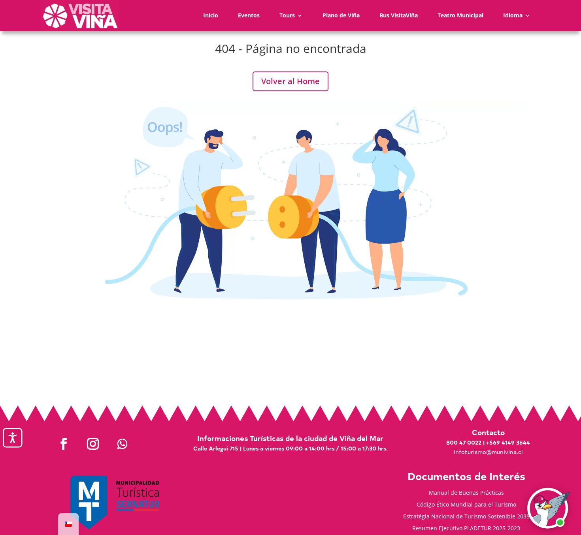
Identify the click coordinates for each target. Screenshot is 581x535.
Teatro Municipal (460, 15)
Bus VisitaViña (398, 15)
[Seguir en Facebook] (63, 444)
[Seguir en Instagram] (93, 444)
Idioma (513, 15)
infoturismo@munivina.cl (488, 452)
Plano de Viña (341, 15)
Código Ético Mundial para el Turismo (466, 505)
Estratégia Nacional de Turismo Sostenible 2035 (466, 517)
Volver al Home (290, 81)
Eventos (249, 15)
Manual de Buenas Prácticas (466, 493)
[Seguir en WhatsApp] (122, 444)
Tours (287, 15)
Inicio (210, 15)
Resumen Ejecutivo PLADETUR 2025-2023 (466, 529)
